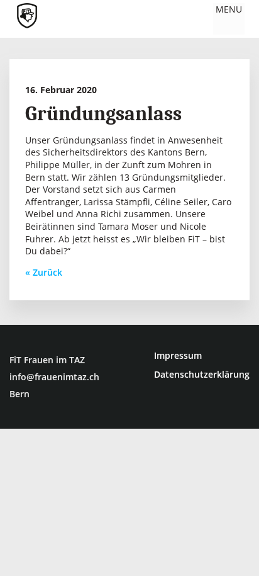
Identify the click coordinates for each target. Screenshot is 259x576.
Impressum (178, 355)
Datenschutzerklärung (202, 374)
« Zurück (43, 272)
